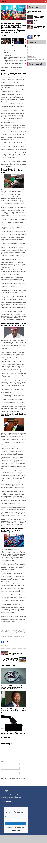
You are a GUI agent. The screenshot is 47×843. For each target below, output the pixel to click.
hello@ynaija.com (9, 801)
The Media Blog (38, 53)
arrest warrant (5, 629)
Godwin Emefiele (6, 631)
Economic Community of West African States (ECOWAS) (10, 630)
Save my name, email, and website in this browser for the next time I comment (13, 779)
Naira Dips (10, 632)
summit (9, 636)
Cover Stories (31, 46)
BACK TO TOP (5, 839)
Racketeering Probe (4, 636)
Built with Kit (16, 830)
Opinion (41, 50)
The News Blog (31, 56)
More (36, 50)
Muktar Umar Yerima (4, 632)
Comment (3, 746)
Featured (30, 50)
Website (3, 770)
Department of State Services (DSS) (19, 629)
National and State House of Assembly (18, 632)
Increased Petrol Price (13, 631)
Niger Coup (15, 633)
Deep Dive (39, 46)
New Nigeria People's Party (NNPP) (7, 633)
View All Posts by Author (5, 645)
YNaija (5, 35)
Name (2, 761)
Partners (30, 53)
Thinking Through (32, 59)
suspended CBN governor (15, 636)
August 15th (11, 629)
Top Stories (41, 59)
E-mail (2, 766)
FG (21, 630)
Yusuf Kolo (22, 636)
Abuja (2, 629)
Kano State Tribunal (20, 631)
